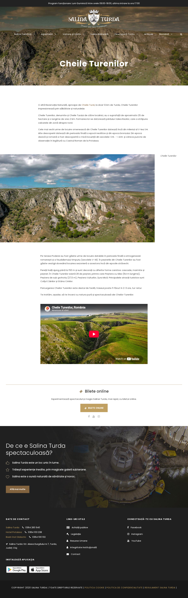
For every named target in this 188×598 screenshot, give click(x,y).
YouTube (136, 540)
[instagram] (99, 416)
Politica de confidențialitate (124, 587)
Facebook (136, 527)
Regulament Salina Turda (160, 587)
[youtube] (94, 416)
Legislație (76, 534)
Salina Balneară (99, 34)
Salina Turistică (23, 34)
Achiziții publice (80, 527)
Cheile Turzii (88, 104)
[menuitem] (166, 36)
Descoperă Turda (125, 34)
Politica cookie (94, 587)
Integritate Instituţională (83, 547)
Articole (148, 34)
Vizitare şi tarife (72, 34)
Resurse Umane (78, 540)
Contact (75, 554)
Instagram (137, 534)
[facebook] (89, 416)
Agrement (47, 34)
